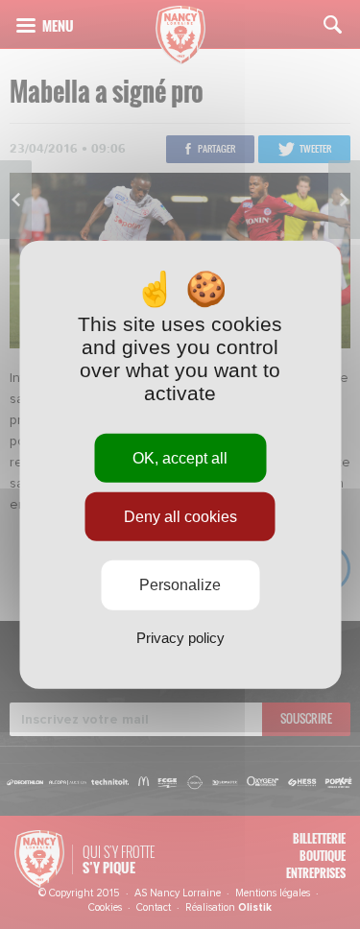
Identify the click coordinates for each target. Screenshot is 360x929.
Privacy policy (180, 637)
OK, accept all (180, 458)
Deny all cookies (180, 517)
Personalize (180, 585)
